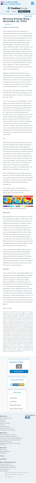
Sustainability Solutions (6, 441)
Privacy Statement (8, 476)
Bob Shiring (8, 24)
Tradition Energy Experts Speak (8, 467)
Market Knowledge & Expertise (8, 435)
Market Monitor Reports (16, 408)
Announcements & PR (5, 464)
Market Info (3, 447)
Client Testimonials (5, 426)
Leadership (3, 421)
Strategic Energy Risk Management (9, 436)
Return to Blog (28, 16)
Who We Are (3, 416)
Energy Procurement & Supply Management (11, 438)
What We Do (3, 433)
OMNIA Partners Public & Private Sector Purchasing (10, 444)
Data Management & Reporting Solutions (10, 440)
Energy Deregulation (5, 451)
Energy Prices (3, 449)
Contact (8, 11)
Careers (14, 11)
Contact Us (3, 459)
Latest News (13, 401)
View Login (24, 11)
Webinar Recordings (15, 405)
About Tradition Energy (6, 418)
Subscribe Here (19, 371)
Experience (3, 419)
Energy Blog (3, 453)
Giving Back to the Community (8, 430)
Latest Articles (13, 398)
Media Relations (4, 471)
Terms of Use (20, 474)
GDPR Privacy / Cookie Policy (11, 474)
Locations (2, 425)
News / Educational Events (8, 462)
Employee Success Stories (7, 428)
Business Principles (5, 423)
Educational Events (5, 469)
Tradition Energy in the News (7, 465)
